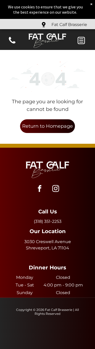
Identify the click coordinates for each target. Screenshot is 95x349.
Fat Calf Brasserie (69, 24)
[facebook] (39, 189)
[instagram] (55, 189)
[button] (81, 40)
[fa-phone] (12, 43)
